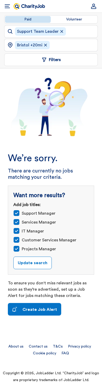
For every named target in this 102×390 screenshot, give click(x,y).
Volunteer (74, 19)
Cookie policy (44, 353)
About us (16, 346)
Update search (32, 263)
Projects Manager (39, 249)
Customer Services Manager (49, 240)
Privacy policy (79, 346)
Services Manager (39, 222)
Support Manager (38, 213)
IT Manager (33, 231)
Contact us (38, 346)
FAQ (65, 353)
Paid (27, 19)
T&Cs (58, 346)
